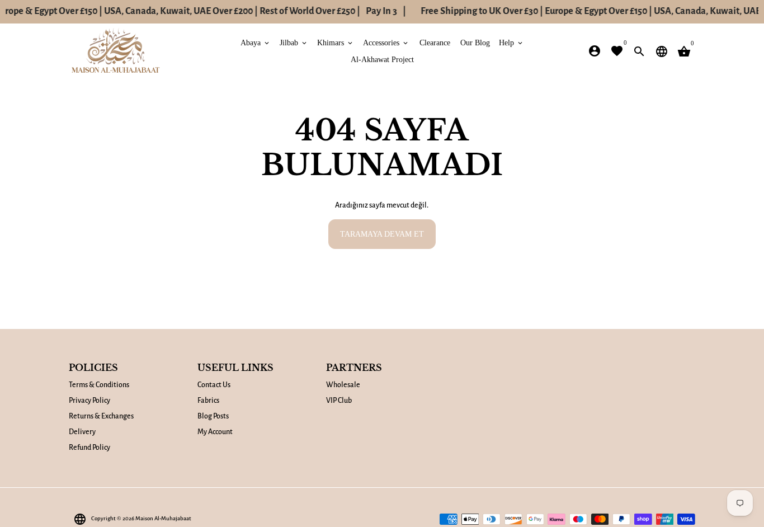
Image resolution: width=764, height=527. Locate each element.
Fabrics (208, 400)
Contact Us (213, 385)
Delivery (82, 432)
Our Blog (475, 42)
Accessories (386, 42)
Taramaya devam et (382, 233)
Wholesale (343, 385)
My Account (215, 432)
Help (511, 42)
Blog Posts (213, 416)
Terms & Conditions (99, 385)
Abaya (255, 42)
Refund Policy (89, 447)
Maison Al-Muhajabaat (163, 518)
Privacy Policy (89, 400)
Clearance (434, 42)
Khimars (335, 42)
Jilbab (294, 42)
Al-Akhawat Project (382, 59)
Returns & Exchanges (101, 416)
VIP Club (339, 400)
